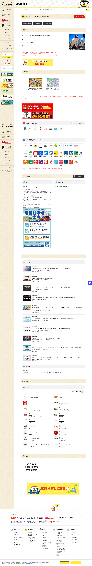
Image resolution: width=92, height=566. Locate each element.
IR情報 (72, 535)
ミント (30, 415)
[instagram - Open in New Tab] (10, 61)
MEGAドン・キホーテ (18, 537)
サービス (7, 32)
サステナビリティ (74, 537)
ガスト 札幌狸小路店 (63, 433)
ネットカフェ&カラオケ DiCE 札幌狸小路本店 (39, 444)
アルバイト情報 (7, 45)
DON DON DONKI (17, 544)
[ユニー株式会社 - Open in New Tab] (14, 518)
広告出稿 (58, 546)
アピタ (15, 539)
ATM (43, 535)
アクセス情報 (28, 23)
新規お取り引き (59, 535)
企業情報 (73, 529)
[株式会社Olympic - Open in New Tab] (49, 518)
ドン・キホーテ (17, 535)
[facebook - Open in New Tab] (4, 61)
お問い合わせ (59, 529)
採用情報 (7, 42)
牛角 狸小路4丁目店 (33, 427)
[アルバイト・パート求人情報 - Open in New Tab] (37, 62)
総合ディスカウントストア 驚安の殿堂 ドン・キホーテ (7, 3)
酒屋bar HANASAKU (33, 397)
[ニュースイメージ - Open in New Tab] (27, 270)
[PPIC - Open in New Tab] (7, 81)
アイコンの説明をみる (79, 123)
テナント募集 (59, 541)
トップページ (19, 10)
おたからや (61, 415)
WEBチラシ (38, 23)
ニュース (7, 35)
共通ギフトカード (45, 537)
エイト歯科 (61, 421)
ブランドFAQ (45, 548)
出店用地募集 (59, 540)
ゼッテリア (31, 403)
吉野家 (60, 397)
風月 (60, 427)
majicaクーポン (45, 538)
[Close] (89, 562)
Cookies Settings (64, 562)
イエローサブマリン (63, 409)
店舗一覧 (16, 534)
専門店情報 (48, 23)
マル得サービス (45, 540)
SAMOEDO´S (32, 421)
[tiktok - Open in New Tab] (5, 64)
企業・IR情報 (7, 38)
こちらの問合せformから (27, 53)
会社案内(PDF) (73, 532)
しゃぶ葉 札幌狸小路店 (34, 438)
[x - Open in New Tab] (7, 61)
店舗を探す (53, 489)
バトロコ (31, 409)
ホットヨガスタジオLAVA (65, 444)
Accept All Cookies (75, 562)
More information (30, 563)
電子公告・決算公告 (74, 539)
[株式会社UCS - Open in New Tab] (55, 522)
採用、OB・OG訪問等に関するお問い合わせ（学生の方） (60, 551)
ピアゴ (15, 540)
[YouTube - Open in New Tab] (8, 64)
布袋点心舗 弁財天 (33, 433)
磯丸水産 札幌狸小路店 (64, 403)
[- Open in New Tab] (37, 109)
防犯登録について (45, 546)
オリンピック (16, 542)
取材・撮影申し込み (60, 548)
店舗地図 (79, 176)
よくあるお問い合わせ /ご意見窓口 (7, 49)
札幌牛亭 (61, 438)
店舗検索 (16, 532)
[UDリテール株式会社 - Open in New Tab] (27, 518)
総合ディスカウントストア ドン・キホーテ (7, 125)
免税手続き (44, 545)
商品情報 (7, 29)
